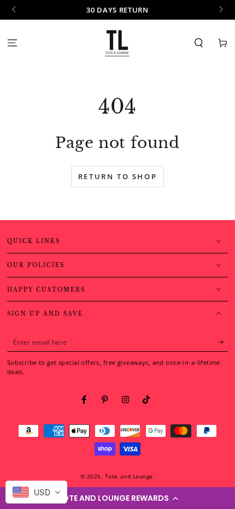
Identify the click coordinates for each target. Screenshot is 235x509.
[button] (117, 498)
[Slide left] (15, 10)
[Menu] (12, 43)
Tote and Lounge (129, 476)
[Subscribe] (223, 342)
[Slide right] (220, 10)
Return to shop (117, 176)
